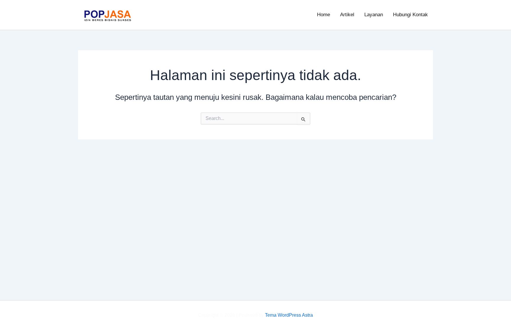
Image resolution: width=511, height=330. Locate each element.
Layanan (373, 14)
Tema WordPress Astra (289, 315)
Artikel (347, 14)
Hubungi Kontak (410, 14)
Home (323, 14)
